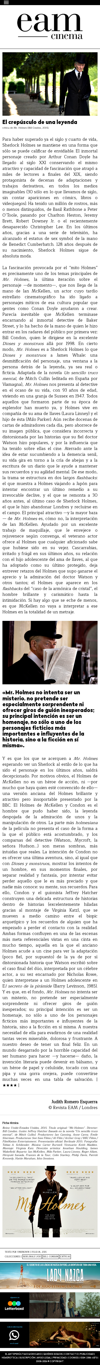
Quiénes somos (52, 1354)
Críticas (65, 1257)
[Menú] (6, 2)
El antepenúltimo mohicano (44, 18)
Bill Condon (50, 1257)
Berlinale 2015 (32, 1257)
